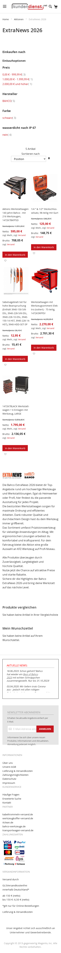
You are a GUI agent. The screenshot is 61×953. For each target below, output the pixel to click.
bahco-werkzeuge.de (14, 826)
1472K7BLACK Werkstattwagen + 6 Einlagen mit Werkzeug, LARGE (15, 410)
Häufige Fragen (10, 794)
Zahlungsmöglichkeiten (15, 774)
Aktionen (19, 19)
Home (5, 19)
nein (7, 135)
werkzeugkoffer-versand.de (17, 818)
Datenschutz (9, 778)
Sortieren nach (30, 154)
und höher (17, 84)
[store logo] (29, 6)
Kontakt (6, 802)
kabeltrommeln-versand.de (17, 814)
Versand (22, 235)
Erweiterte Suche (11, 798)
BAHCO (8, 101)
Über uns (7, 762)
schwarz (9, 118)
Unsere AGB (9, 766)
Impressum (8, 782)
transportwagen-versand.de (17, 830)
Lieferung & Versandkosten (17, 770)
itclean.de (7, 822)
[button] (5, 260)
